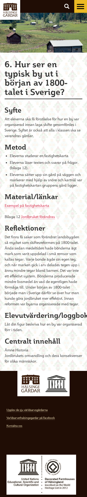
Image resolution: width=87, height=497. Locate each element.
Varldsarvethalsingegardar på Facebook (30, 418)
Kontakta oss (14, 425)
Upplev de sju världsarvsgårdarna (27, 410)
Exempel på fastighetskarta (27, 205)
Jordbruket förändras (38, 216)
